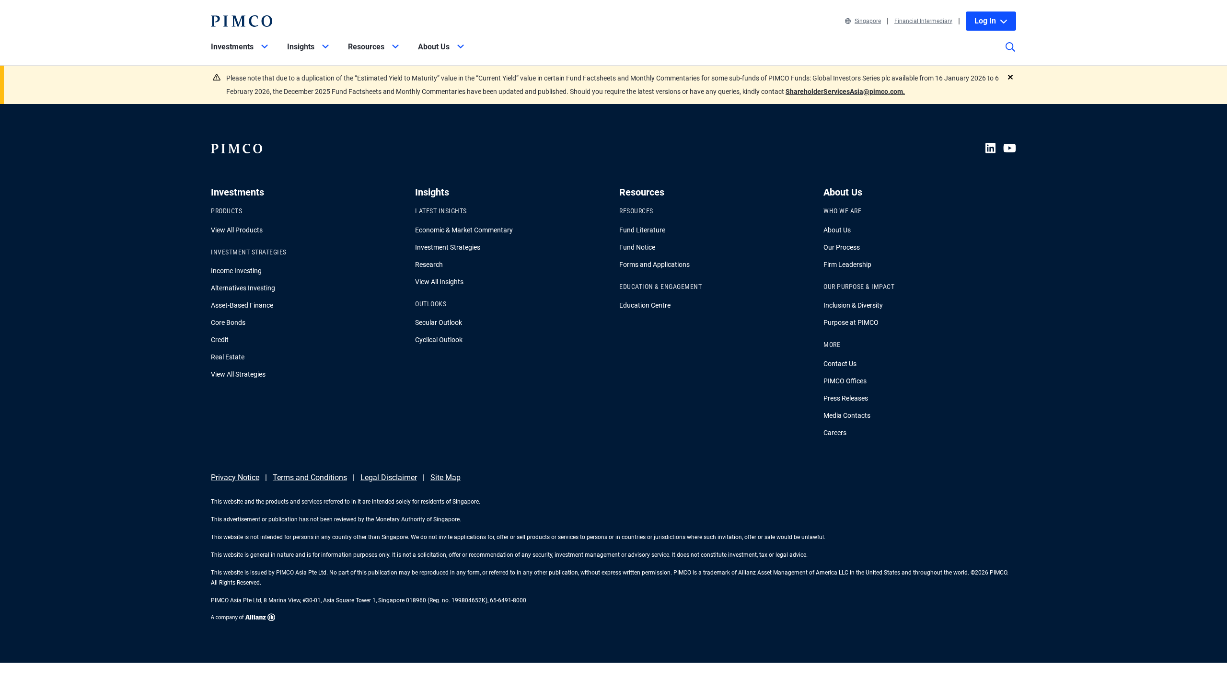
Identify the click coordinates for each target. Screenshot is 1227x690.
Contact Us (840, 364)
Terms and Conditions (310, 477)
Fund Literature (642, 230)
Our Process (841, 247)
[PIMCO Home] (241, 21)
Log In (985, 20)
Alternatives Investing (243, 288)
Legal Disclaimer (388, 477)
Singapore (868, 21)
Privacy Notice (235, 477)
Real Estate (227, 357)
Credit (220, 340)
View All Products (237, 230)
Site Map (445, 477)
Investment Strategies (447, 247)
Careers (834, 433)
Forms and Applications (654, 264)
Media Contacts (846, 415)
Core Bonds (228, 322)
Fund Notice (637, 247)
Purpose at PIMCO (851, 322)
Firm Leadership (847, 264)
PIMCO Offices (845, 381)
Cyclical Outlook (439, 340)
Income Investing (236, 271)
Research (429, 264)
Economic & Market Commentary (464, 230)
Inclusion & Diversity (853, 305)
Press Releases (845, 398)
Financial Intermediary (923, 21)
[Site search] (1010, 53)
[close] (1010, 77)
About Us (837, 230)
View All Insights (439, 282)
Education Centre (645, 305)
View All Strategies (238, 374)
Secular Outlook (438, 322)
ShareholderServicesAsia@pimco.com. (845, 91)
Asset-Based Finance (242, 305)
